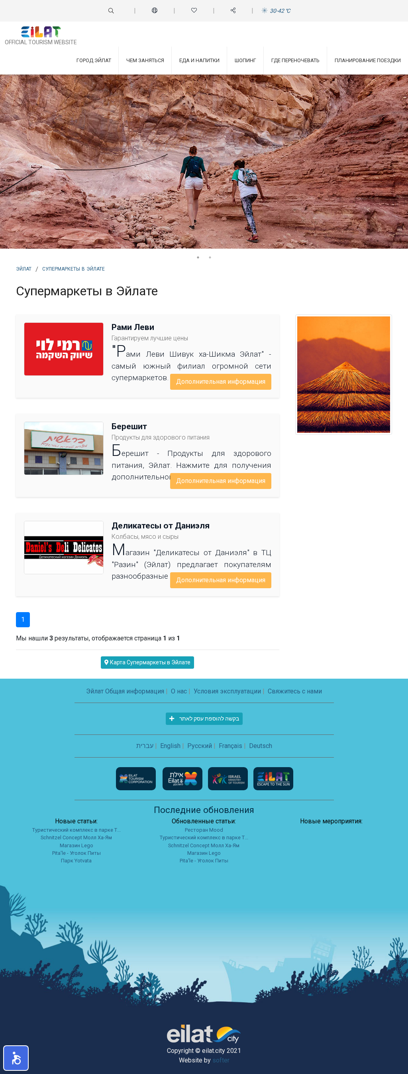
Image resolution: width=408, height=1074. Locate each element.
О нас (179, 691)
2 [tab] (210, 257)
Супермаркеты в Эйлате (73, 268)
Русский (199, 746)
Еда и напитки (199, 60)
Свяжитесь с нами (295, 691)
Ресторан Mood (204, 830)
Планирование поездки (368, 60)
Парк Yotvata (76, 861)
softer (221, 1060)
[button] (16, 1058)
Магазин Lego (76, 845)
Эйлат (23, 268)
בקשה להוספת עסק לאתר (208, 718)
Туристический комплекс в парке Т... (76, 830)
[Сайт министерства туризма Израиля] (228, 778)
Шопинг (245, 60)
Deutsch (260, 746)
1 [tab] (198, 257)
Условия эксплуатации (227, 691)
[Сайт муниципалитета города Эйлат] (183, 778)
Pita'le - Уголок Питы (76, 853)
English (170, 746)
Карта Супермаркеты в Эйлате (149, 662)
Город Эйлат (93, 60)
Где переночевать (295, 60)
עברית (144, 746)
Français (230, 746)
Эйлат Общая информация (125, 691)
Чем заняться (145, 60)
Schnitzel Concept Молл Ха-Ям (76, 837)
